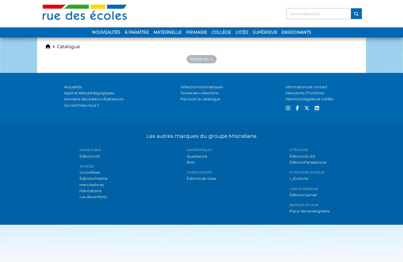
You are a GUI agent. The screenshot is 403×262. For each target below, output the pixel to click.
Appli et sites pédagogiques (89, 93)
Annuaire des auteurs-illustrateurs (93, 99)
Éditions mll (90, 156)
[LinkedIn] (317, 108)
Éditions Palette (93, 178)
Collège (221, 32)
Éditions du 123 (302, 156)
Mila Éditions (90, 191)
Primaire (196, 32)
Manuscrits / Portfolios (305, 93)
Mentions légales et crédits (309, 99)
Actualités (73, 87)
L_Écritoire (299, 178)
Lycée (241, 32)
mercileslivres (92, 185)
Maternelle (168, 32)
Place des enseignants (310, 211)
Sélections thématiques (201, 87)
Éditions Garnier (303, 195)
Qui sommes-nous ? (81, 105)
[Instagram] (288, 108)
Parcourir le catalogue (200, 99)
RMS (191, 162)
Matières (199, 59)
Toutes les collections (199, 93)
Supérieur (265, 32)
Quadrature (197, 156)
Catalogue (68, 46)
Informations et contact (306, 87)
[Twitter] (306, 108)
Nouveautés (106, 32)
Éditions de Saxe (201, 178)
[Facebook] (297, 108)
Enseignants (296, 32)
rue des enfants (93, 197)
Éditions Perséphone (308, 162)
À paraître (137, 32)
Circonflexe (90, 172)
